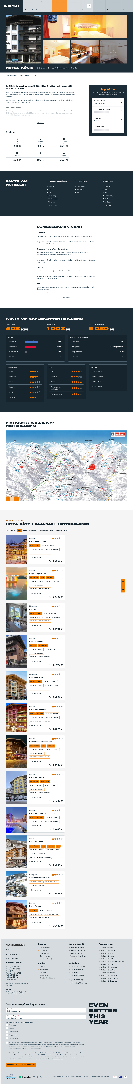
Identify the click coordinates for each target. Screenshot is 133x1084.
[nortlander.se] (15, 945)
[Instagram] (37, 1077)
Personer (97, 118)
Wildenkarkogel (97, 376)
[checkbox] (46, 1031)
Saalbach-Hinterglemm (62, 68)
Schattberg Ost (97, 371)
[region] (97, 565)
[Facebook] (34, 1077)
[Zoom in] (123, 581)
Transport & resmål (102, 109)
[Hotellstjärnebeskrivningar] (48, 68)
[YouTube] (41, 1077)
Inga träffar (108, 89)
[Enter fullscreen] (123, 590)
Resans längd (99, 100)
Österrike (74, 68)
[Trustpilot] (25, 1076)
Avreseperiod (99, 127)
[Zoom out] (123, 586)
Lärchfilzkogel (97, 386)
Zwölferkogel (96, 381)
